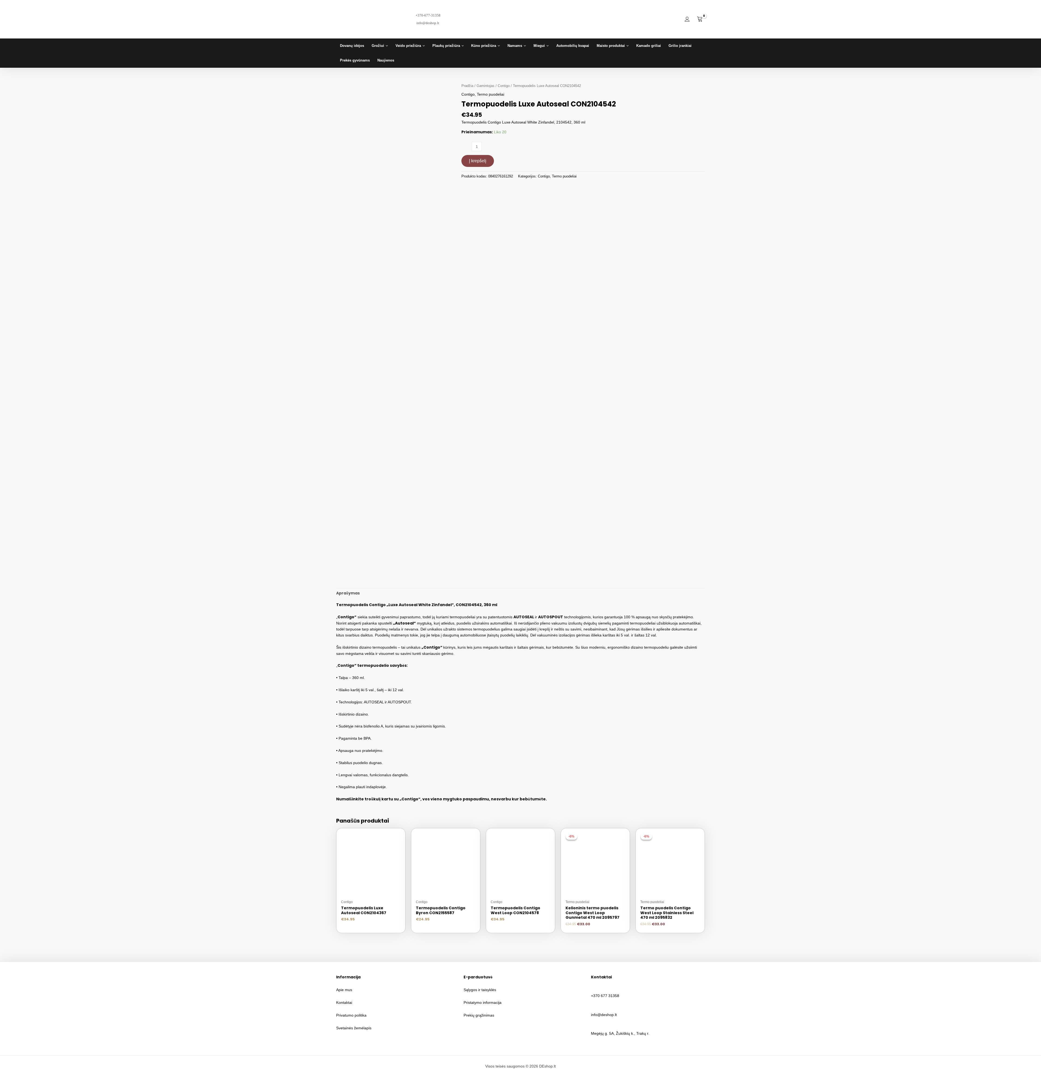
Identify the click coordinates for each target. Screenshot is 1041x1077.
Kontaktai (344, 1002)
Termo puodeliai (490, 94)
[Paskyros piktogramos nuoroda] (687, 19)
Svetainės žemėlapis (353, 1028)
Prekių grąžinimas (479, 1015)
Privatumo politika (351, 1015)
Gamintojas (485, 86)
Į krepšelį (477, 161)
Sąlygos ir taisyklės (480, 990)
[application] (386, 46)
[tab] (348, 593)
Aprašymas (348, 593)
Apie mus (344, 990)
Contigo (504, 86)
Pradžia (467, 86)
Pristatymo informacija (483, 1002)
